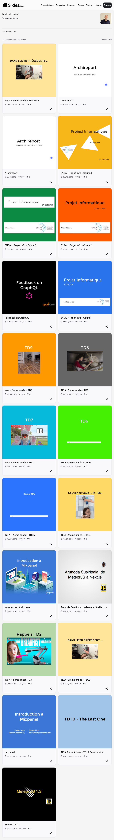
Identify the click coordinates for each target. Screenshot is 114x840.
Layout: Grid (106, 39)
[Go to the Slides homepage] (5, 5)
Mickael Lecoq (10, 14)
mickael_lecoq (11, 18)
